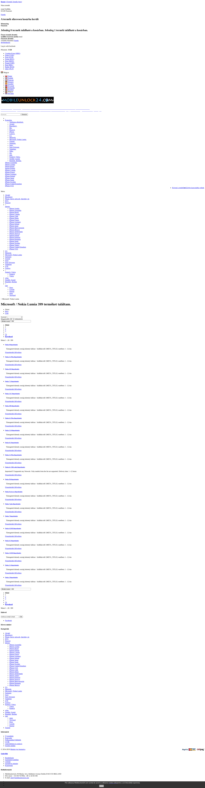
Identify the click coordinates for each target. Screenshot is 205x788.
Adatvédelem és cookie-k (13, 744)
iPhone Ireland (10, 176)
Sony (11, 145)
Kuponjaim (9, 765)
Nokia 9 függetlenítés (11, 344)
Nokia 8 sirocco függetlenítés (13, 491)
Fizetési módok (10, 746)
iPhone (12, 132)
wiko (7, 278)
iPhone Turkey (14, 245)
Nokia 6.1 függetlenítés (12, 540)
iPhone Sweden (10, 182)
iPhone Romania (15, 239)
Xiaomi (12, 141)
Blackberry (13, 126)
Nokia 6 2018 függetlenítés (13, 528)
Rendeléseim (9, 758)
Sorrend (3, 317)
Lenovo (12, 134)
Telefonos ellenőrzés (16, 122)
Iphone (7, 207)
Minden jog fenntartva (17, 749)
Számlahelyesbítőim (12, 760)
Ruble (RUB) (9, 67)
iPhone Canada (10, 170)
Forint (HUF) (9, 59)
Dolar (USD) (9, 55)
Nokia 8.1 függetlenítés (12, 442)
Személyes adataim (11, 764)
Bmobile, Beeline (15, 161)
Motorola (12, 137)
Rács (6, 311)
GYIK (7, 742)
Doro (11, 288)
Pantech (12, 274)
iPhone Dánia (14, 218)
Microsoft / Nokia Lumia (18, 139)
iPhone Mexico (14, 230)
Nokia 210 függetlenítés (12, 369)
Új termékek (9, 736)
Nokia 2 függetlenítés (11, 577)
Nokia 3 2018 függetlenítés (13, 553)
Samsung (12, 143)
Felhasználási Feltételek (13, 740)
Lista (6, 313)
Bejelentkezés (5, 42)
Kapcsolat (8, 738)
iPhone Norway (14, 234)
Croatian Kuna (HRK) (12, 53)
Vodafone (12, 149)
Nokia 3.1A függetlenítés (12, 430)
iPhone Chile (13, 216)
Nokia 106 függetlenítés (12, 406)
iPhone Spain (9, 180)
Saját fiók (4, 754)
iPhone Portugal (14, 237)
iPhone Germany (11, 174)
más (10, 155)
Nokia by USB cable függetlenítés (15, 467)
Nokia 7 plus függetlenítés (12, 504)
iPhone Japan (9, 178)
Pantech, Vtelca (14, 157)
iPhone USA (9, 186)
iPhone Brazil (9, 166)
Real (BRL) (9, 65)
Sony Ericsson (14, 147)
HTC (7, 201)
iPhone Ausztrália (11, 163)
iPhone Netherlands (16, 232)
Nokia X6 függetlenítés (12, 479)
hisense (11, 291)
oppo (11, 293)
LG (10, 136)
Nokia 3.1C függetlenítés (12, 393)
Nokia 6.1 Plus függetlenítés (13, 418)
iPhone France (10, 172)
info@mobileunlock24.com (19, 778)
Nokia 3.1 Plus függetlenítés (13, 455)
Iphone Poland (10, 168)
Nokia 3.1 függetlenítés (12, 565)
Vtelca (11, 276)
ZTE (6, 266)
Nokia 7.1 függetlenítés (12, 381)
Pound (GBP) (9, 63)
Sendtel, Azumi (14, 159)
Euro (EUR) (9, 57)
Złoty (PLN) (9, 69)
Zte (10, 153)
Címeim (7, 762)
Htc (10, 128)
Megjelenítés (5, 319)
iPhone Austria (10, 164)
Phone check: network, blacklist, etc (17, 199)
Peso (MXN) (9, 61)
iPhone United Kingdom (13, 184)
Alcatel (12, 124)
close (101, 786)
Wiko (11, 151)
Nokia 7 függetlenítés (11, 516)
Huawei (12, 130)
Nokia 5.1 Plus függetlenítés (13, 357)
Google (11, 289)
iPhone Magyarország (16, 228)
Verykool (12, 295)
